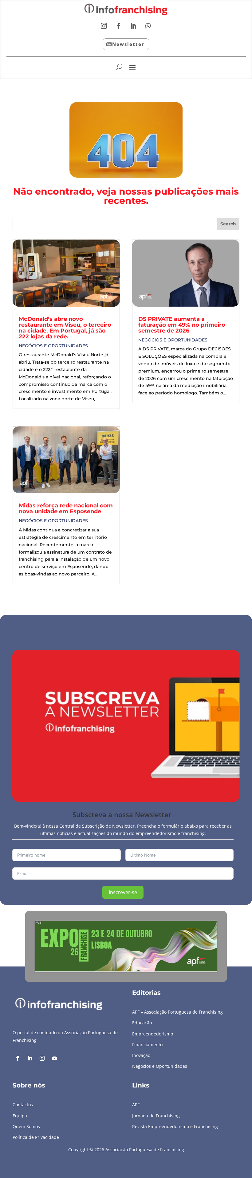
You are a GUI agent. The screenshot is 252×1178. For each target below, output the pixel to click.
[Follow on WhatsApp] (148, 26)
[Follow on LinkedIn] (133, 26)
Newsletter (128, 44)
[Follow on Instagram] (104, 26)
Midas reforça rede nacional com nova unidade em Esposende (66, 508)
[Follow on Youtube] (54, 1058)
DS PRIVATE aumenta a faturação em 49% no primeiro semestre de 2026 (181, 325)
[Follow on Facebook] (118, 26)
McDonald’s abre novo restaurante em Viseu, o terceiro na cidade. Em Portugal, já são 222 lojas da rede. (65, 328)
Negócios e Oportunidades (53, 346)
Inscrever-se (123, 892)
